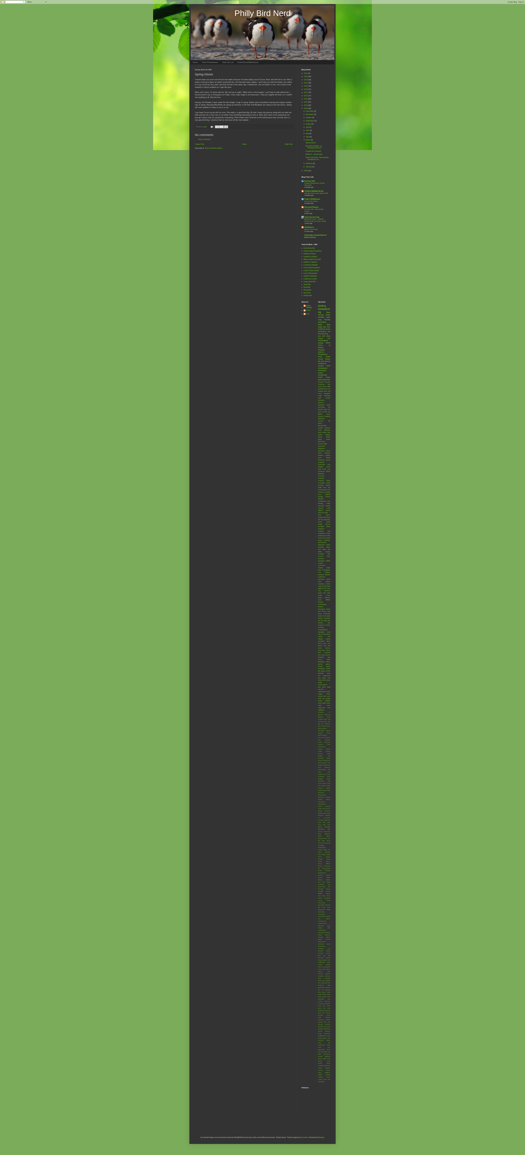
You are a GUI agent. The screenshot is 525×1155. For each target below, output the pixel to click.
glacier (328, 664)
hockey (320, 1001)
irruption (327, 1003)
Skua (324, 895)
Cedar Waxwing (324, 742)
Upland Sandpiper (310, 276)
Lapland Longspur (310, 257)
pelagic (320, 343)
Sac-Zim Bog (322, 620)
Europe (324, 432)
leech (319, 1013)
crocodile (327, 978)
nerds (328, 467)
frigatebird (321, 662)
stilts (319, 1054)
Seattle (328, 506)
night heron (322, 469)
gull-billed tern (324, 999)
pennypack (322, 331)
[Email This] (216, 126)
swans (320, 1058)
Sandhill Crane (323, 389)
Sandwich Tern (324, 884)
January (309, 167)
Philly (325, 850)
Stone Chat (326, 907)
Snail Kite (307, 284)
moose (328, 680)
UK (329, 389)
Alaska (327, 359)
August (308, 124)
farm (328, 983)
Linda (308, 310)
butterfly (320, 409)
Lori (307, 314)
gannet (320, 664)
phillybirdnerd (322, 1035)
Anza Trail (327, 719)
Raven (324, 611)
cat (323, 967)
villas (328, 336)
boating (320, 391)
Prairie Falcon (324, 861)
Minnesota (321, 441)
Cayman (327, 740)
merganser (321, 533)
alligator (320, 510)
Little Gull (321, 822)
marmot (328, 1013)
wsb (329, 1079)
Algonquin (321, 545)
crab (322, 655)
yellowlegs (321, 1081)
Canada (320, 382)
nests (320, 393)
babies (328, 951)
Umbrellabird (322, 930)
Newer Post (200, 144)
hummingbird (323, 341)
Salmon (320, 880)
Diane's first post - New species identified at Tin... (317, 158)
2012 (306, 99)
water (319, 1072)
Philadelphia (322, 354)
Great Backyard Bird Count (324, 781)
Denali (328, 483)
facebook (324, 983)
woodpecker (322, 375)
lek (323, 1013)
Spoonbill (321, 905)
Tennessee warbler (324, 916)
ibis (319, 671)
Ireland (328, 799)
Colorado (321, 478)
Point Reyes (324, 857)
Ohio (328, 593)
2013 (306, 96)
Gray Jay (326, 487)
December (310, 111)
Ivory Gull (307, 293)
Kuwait (320, 492)
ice (319, 1003)
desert (320, 659)
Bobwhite (321, 474)
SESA (328, 877)
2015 (306, 89)
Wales (320, 935)
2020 (306, 73)
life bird (321, 361)
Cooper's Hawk (324, 480)
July (307, 127)
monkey (320, 1015)
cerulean (327, 967)
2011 (306, 102)
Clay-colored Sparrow (312, 268)
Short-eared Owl (324, 886)
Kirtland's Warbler (324, 815)
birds (320, 324)
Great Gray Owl (309, 248)
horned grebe (324, 666)
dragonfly (327, 519)
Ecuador (321, 485)
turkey (320, 540)
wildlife (320, 1074)
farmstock (321, 985)
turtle (328, 703)
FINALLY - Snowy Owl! (314, 154)
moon (328, 1015)
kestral (328, 671)
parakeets (327, 1029)
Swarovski (321, 912)
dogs (325, 409)
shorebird (322, 322)
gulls (320, 380)
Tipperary (321, 925)
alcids (328, 944)
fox (329, 409)
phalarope (321, 535)
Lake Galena (324, 581)
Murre (320, 836)
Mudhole (327, 834)
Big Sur (321, 723)
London (327, 584)
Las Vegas (326, 492)
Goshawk (321, 776)
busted (320, 964)
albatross (321, 944)
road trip (324, 1042)
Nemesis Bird (309, 181)
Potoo (328, 859)
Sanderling (322, 363)
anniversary (321, 946)
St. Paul (323, 634)
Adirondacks (322, 542)
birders (328, 648)
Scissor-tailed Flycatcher (313, 251)
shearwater (322, 370)
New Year (327, 838)
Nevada (320, 838)
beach (328, 451)
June (308, 130)
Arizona (327, 361)
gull (329, 391)
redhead (320, 1040)
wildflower (321, 710)
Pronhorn (327, 866)
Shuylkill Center (324, 889)
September (310, 121)
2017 (306, 83)
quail (328, 687)
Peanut (328, 496)
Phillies (328, 600)
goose (328, 460)
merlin (328, 533)
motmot (328, 1017)
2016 (306, 86)
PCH (323, 843)
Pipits (328, 854)
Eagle (328, 567)
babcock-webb (323, 512)
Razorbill (307, 287)
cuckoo (327, 655)
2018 (306, 80)
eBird (328, 659)
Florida (327, 319)
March (308, 140)
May (307, 134)
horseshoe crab (324, 464)
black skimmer (324, 453)
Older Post (289, 144)
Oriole (320, 595)
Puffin (328, 503)
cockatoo (321, 976)
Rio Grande (326, 616)
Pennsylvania (323, 334)
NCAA (328, 836)
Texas (328, 377)
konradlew (304, 1137)
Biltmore (327, 723)
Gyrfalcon (321, 579)
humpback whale (324, 668)
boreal (320, 960)
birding (322, 305)
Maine (328, 437)
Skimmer (321, 402)
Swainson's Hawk (324, 909)
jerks (328, 1006)
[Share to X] (221, 126)
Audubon (321, 547)
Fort (319, 572)
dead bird (321, 980)
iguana (322, 1003)
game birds (326, 992)
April (308, 137)
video (320, 705)
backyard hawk (324, 405)
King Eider (307, 290)
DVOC (320, 377)
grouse (328, 524)
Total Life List (227, 62)
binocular (321, 957)
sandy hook (322, 696)
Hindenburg (321, 795)
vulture (328, 1070)
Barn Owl (327, 721)
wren (325, 1079)
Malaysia (321, 588)
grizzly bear (326, 996)
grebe (325, 391)
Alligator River (324, 717)
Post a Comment (204, 139)
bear (319, 515)
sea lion (327, 535)
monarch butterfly (324, 416)
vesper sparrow (324, 1068)
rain (329, 1038)
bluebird (320, 455)
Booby (328, 398)
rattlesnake (321, 691)
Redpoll (327, 870)
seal (328, 469)
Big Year (326, 327)
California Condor (310, 279)
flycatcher (321, 460)
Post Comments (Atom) (213, 148)
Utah (328, 508)
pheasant (327, 1033)
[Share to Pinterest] (226, 126)
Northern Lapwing (310, 262)
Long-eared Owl (310, 282)
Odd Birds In (309, 227)
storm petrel (326, 538)
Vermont (327, 932)
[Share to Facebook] (224, 126)
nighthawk (321, 418)
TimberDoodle (322, 923)
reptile (328, 1040)
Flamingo (327, 767)
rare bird (321, 336)
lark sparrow (326, 1010)
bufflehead (321, 962)
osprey (320, 373)
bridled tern (326, 960)
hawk (320, 357)
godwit (320, 524)
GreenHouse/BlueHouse (247, 62)
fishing (328, 457)
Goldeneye (321, 577)
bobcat (328, 957)
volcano (320, 1070)
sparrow (321, 352)
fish (323, 987)
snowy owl (324, 338)
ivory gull (321, 1006)
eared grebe (324, 522)
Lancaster (327, 818)
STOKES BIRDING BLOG (313, 191)
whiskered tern (324, 707)
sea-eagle (323, 1051)
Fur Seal (327, 774)
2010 (306, 105)
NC (325, 588)
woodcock (321, 471)
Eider (319, 570)
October (309, 118)
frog (319, 992)
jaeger (323, 671)
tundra (320, 1063)
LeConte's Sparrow (324, 820)
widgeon (327, 1072)
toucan (320, 1061)
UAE (328, 928)
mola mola (321, 680)
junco (319, 1008)
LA (319, 818)
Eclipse (325, 760)
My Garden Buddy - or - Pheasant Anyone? (314, 147)
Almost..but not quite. (311, 229)
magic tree (326, 678)
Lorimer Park (322, 586)
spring (324, 380)
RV (319, 868)
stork (319, 538)
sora (328, 1051)
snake (320, 700)
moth (319, 1017)
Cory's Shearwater (310, 273)
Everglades (326, 570)
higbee (320, 414)
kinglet (320, 1010)
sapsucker (321, 1049)
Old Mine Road (324, 840)
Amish (328, 545)
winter (328, 1077)
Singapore (321, 448)
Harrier (324, 790)
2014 (306, 92)
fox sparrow (326, 990)
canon (320, 967)
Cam (323, 737)
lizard (328, 414)
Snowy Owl (308, 295)
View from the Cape (312, 217)
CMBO (328, 561)
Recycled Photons (311, 207)
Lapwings (321, 584)
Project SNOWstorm (312, 199)
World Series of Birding (324, 345)
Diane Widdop (309, 306)
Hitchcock (321, 797)
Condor (320, 563)
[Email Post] (212, 127)
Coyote (328, 751)
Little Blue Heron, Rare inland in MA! (316, 193)
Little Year (326, 824)
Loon (319, 494)
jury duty (326, 1008)
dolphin (328, 455)
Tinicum (320, 508)
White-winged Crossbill (312, 259)
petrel (320, 1033)
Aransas (320, 721)
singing (328, 698)
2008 (306, 171)
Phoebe (320, 602)
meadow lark (324, 531)
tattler (324, 1058)
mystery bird (322, 1022)
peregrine (327, 393)
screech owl (324, 421)
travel (328, 1061)
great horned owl (324, 412)
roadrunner (321, 1045)
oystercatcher (322, 685)
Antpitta (320, 719)
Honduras (321, 400)
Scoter (328, 625)
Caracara (321, 476)
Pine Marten (322, 854)
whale (320, 395)
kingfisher (321, 529)
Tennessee (321, 914)
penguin (327, 1031)
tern (328, 380)
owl (329, 331)
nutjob (320, 682)
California (321, 329)
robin (328, 1045)
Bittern (320, 423)
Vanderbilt (321, 932)
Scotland (321, 627)
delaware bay (324, 657)
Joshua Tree (322, 808)
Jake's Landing (324, 806)
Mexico (320, 827)
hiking (328, 526)
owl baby (327, 1026)
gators (320, 994)
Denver (320, 753)
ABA (328, 386)
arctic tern (326, 643)
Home (195, 62)
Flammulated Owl (324, 769)
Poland (320, 859)
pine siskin (322, 687)
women (320, 1079)
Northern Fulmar (310, 254)
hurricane (327, 1001)
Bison (320, 726)
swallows (327, 1056)
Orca (319, 843)
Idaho (328, 579)
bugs (328, 962)
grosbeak (321, 462)
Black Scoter (326, 726)
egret (319, 457)
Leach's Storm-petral (311, 270)
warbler (321, 317)
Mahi (328, 586)
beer (319, 955)
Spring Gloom (311, 143)
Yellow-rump (322, 941)
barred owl (322, 645)
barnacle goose (324, 953)
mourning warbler (324, 1019)
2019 (306, 76)
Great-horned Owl (324, 490)
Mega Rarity (324, 439)
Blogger (321, 1137)
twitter (328, 1063)
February (309, 163)
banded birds (324, 366)
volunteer (327, 540)
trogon (324, 703)
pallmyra (320, 1029)
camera (328, 964)
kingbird (320, 467)
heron (324, 386)
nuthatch (327, 1024)
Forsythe (327, 382)
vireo (328, 705)
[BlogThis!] (219, 126)
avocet (328, 510)
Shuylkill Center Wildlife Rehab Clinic (324, 893)
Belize (328, 471)
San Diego (326, 882)
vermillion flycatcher (324, 1065)
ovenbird (320, 1026)
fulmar (328, 662)
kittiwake (321, 673)
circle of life (322, 969)
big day (326, 955)
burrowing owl (324, 407)
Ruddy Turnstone (324, 618)
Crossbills (321, 483)
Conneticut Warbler (311, 265)
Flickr (319, 772)
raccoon (320, 689)
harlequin (321, 526)
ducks (328, 329)
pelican (320, 1031)
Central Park (324, 744)
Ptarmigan (321, 609)
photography (322, 368)
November (310, 114)
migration (321, 350)
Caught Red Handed (313, 151)
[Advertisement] (227, 1123)
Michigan (327, 827)
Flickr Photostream (210, 62)
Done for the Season (311, 201)
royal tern (324, 1047)
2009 (306, 108)
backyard (321, 451)
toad (328, 1058)
